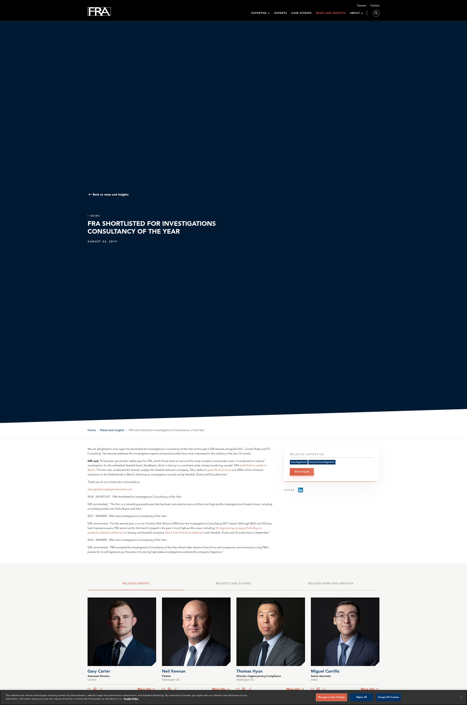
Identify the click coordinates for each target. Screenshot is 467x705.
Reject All (361, 697)
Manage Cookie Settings (331, 697)
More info (144, 689)
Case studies (301, 13)
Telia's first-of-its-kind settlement (184, 532)
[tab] (136, 585)
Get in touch (301, 471)
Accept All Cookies (388, 697)
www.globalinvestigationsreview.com (110, 489)
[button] (261, 13)
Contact (374, 5)
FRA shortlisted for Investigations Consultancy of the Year (167, 430)
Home (92, 430)
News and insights (331, 13)
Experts (280, 13)
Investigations (299, 462)
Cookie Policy (131, 699)
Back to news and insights (110, 194)
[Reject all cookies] (461, 697)
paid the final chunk (219, 470)
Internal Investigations (322, 462)
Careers (361, 5)
